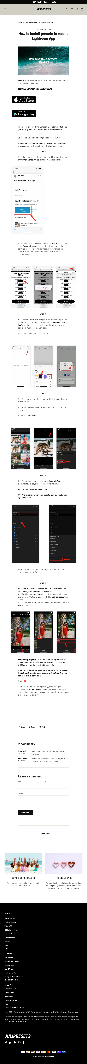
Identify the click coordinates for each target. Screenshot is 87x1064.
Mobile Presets (10, 918)
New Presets (9, 957)
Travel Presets (9, 969)
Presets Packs (9, 965)
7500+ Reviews (10, 938)
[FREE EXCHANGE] (63, 863)
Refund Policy (9, 993)
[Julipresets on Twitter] (10, 1042)
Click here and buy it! (33, 695)
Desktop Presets (10, 922)
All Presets (8, 954)
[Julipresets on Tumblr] (23, 1042)
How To (7, 942)
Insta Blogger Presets (12, 961)
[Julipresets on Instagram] (19, 1042)
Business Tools (10, 934)
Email (45, 782)
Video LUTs (8, 926)
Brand (6, 945)
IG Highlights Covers (11, 930)
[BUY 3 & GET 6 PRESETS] (23, 863)
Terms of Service (10, 989)
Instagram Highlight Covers (14, 977)
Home (20, 22)
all (23, 22)
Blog (6, 1004)
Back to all (45, 833)
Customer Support (11, 1000)
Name (20, 782)
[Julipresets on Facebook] (6, 1042)
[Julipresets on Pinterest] (14, 1042)
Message (20, 793)
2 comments (39, 29)
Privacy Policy (9, 985)
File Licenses (9, 997)
